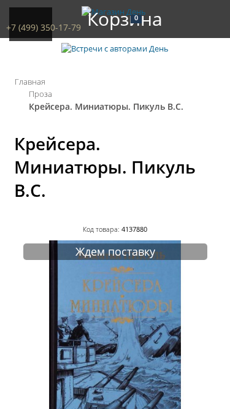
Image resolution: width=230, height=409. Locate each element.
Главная (30, 81)
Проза (40, 93)
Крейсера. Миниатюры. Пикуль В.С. (106, 106)
